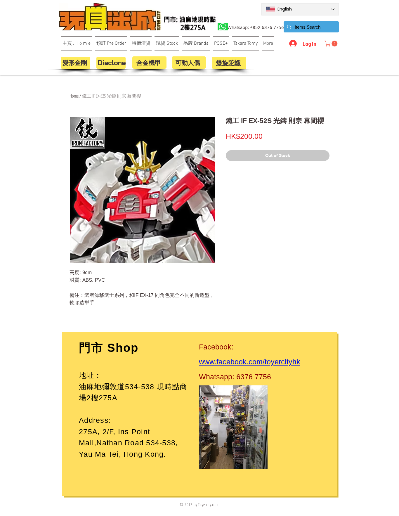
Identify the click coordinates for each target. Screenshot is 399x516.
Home (74, 96)
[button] (332, 43)
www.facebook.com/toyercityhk (249, 362)
